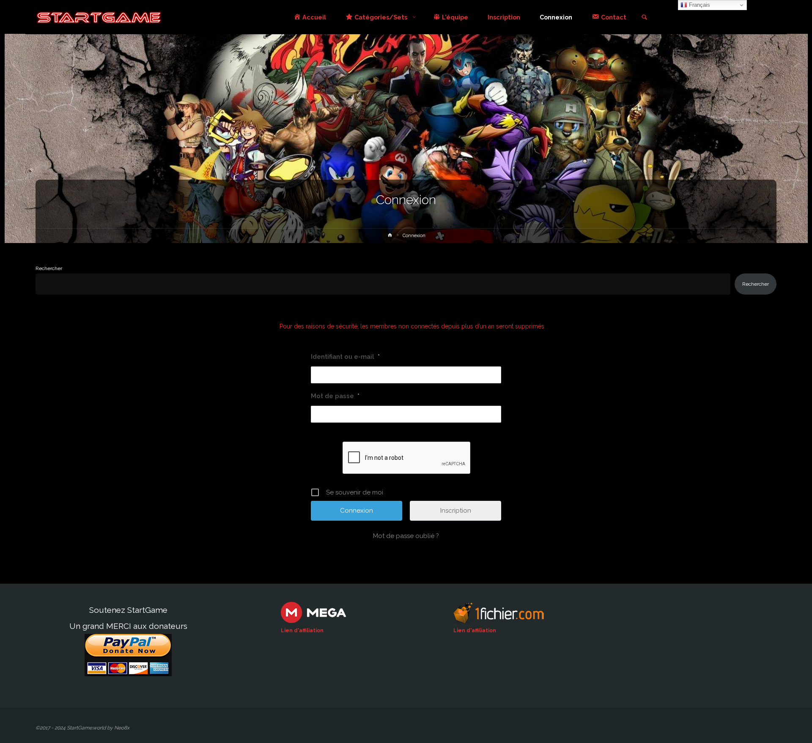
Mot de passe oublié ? (406, 536)
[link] (644, 17)
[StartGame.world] (99, 17)
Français (698, 5)
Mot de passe (335, 396)
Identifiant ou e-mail (345, 357)
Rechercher (49, 268)
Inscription (455, 510)
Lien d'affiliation (302, 631)
